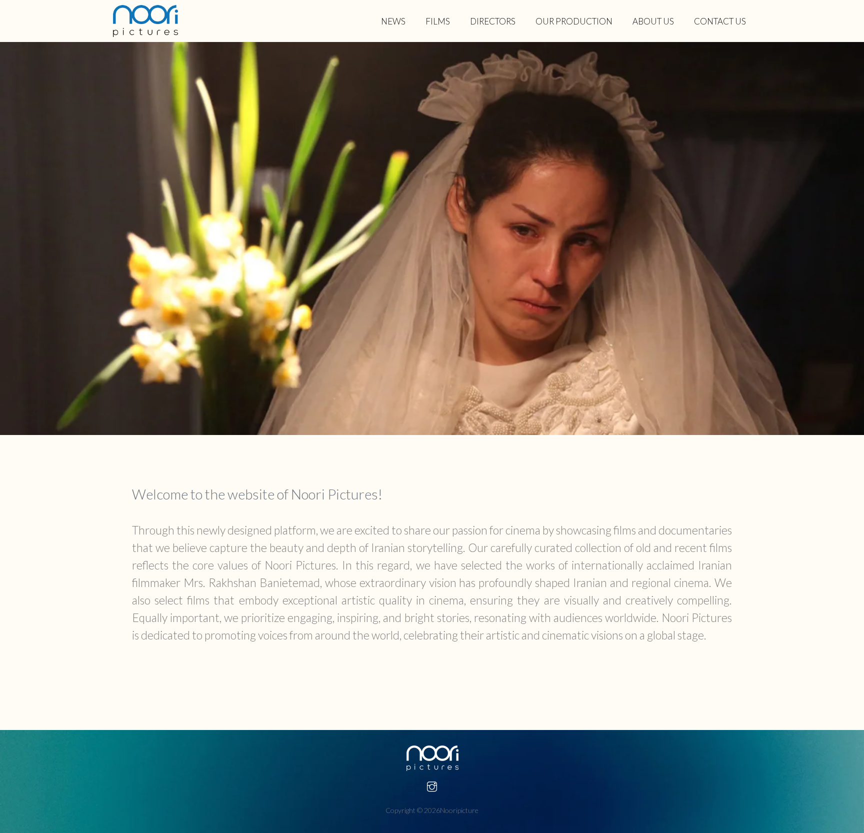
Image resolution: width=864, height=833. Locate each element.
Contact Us (720, 21)
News (393, 21)
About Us (653, 21)
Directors (493, 21)
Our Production (574, 21)
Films (438, 21)
